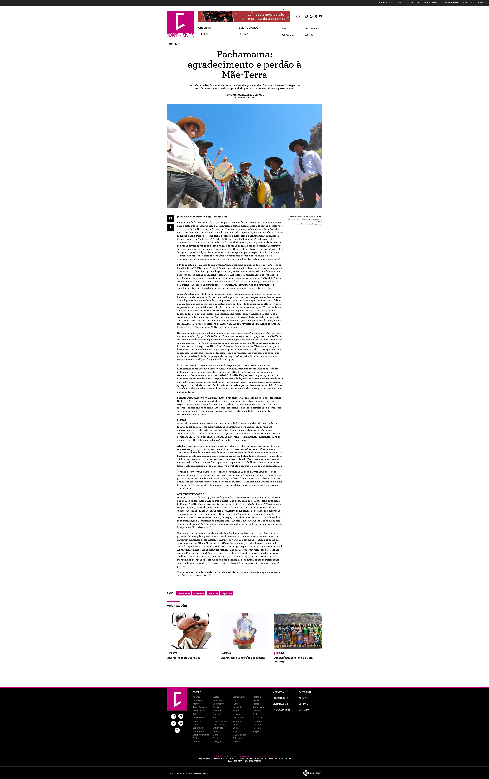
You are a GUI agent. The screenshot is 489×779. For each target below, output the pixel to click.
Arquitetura (199, 700)
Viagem (256, 731)
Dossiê (216, 707)
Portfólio (257, 697)
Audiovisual (198, 718)
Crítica (196, 738)
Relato (256, 704)
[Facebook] (311, 16)
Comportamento (201, 735)
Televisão (257, 721)
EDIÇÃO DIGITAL (281, 698)
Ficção (216, 738)
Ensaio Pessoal (220, 721)
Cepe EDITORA (414, 3)
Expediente (305, 692)
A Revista (278, 692)
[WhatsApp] (177, 730)
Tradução (257, 724)
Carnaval (197, 721)
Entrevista (218, 728)
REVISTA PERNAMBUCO (451, 3)
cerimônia (213, 593)
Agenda (196, 697)
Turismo (257, 728)
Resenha (257, 711)
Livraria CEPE (481, 3)
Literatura (238, 718)
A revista (204, 27)
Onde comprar (311, 29)
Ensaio (216, 718)
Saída (255, 714)
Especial (217, 731)
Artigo (196, 714)
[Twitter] (315, 16)
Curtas (216, 697)
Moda (235, 724)
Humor (236, 704)
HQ (234, 700)
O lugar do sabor (241, 735)
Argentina (227, 593)
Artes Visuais (199, 711)
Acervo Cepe (467, 3)
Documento (219, 704)
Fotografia (218, 742)
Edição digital (249, 27)
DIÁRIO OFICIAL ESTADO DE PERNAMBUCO (391, 3)
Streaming (258, 718)
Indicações (238, 707)
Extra (215, 735)
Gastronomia (239, 697)
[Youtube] (320, 16)
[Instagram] (306, 16)
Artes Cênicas (200, 707)
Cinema (196, 724)
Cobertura (198, 728)
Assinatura (288, 35)
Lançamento (239, 714)
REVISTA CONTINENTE (431, 3)
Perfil (235, 742)
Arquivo (286, 29)
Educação (217, 714)
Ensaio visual (219, 724)
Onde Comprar (281, 710)
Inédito (236, 711)
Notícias (237, 731)
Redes (256, 700)
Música (236, 728)
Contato (308, 35)
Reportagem (259, 707)
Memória (237, 721)
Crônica (196, 742)
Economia (217, 711)
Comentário (199, 731)
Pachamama (184, 593)
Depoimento (219, 700)
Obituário (237, 738)
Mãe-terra (199, 593)
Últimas (244, 34)
